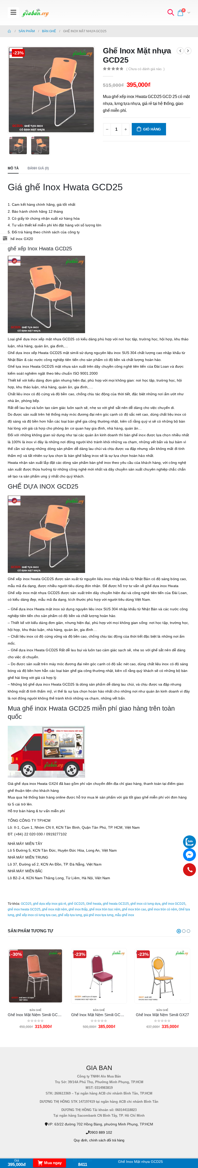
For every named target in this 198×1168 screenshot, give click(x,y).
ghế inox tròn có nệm (162, 909)
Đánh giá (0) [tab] (38, 168)
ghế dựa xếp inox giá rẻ (49, 904)
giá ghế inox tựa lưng (98, 915)
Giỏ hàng (152, 129)
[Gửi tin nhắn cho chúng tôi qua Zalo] (189, 841)
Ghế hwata (93, 904)
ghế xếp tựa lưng (70, 915)
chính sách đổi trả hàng (106, 1140)
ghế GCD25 (76, 904)
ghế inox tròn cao (134, 909)
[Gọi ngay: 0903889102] (189, 869)
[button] (179, 931)
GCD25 (26, 904)
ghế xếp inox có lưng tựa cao (36, 915)
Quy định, (81, 1140)
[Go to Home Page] (9, 31)
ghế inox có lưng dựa (145, 904)
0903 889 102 (100, 1132)
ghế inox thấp (78, 909)
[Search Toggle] (171, 12)
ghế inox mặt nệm (54, 909)
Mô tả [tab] (13, 168)
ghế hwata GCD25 (116, 904)
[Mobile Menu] (13, 12)
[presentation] (14, 90)
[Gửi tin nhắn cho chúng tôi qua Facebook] (189, 854)
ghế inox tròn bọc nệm (104, 909)
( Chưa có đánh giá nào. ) (145, 69)
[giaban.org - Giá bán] (35, 13)
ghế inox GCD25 (173, 904)
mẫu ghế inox (124, 915)
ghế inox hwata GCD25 (24, 909)
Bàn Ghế (36, 1010)
